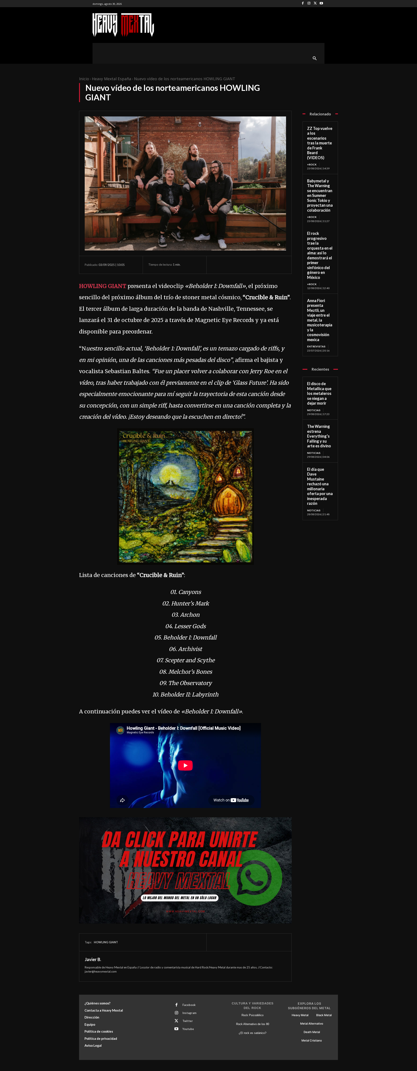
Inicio (84, 78)
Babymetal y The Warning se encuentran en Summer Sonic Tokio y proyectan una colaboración (320, 195)
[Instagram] (309, 3)
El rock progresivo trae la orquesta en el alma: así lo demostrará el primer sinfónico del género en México (320, 255)
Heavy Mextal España (111, 78)
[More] (256, 264)
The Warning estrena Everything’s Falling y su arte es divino (319, 436)
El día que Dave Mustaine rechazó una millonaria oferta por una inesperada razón (320, 486)
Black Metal (324, 1015)
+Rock (311, 164)
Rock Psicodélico (252, 1015)
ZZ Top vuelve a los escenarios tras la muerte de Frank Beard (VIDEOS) (319, 143)
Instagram (189, 1013)
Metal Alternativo (311, 1023)
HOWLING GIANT (102, 286)
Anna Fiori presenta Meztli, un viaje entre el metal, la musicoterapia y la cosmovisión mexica (319, 320)
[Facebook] (303, 3)
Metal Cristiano (311, 1040)
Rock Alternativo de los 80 (252, 1024)
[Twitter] (315, 3)
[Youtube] (321, 3)
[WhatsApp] (246, 264)
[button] (314, 58)
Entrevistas (316, 346)
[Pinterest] (236, 264)
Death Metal (312, 1032)
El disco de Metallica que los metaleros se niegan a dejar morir (319, 393)
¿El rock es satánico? (252, 1033)
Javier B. (93, 959)
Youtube (188, 1029)
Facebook (188, 1005)
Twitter (187, 1021)
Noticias (313, 410)
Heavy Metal (300, 1015)
